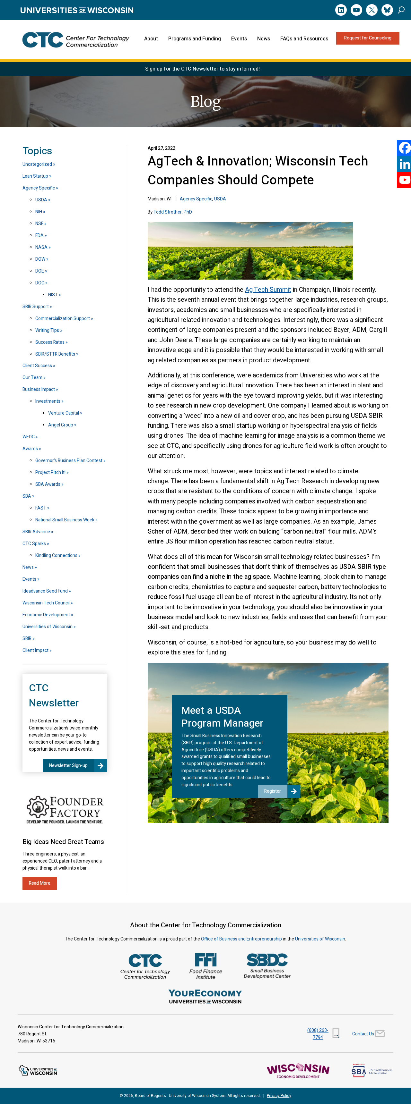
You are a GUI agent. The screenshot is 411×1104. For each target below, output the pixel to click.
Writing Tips (47, 330)
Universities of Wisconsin (47, 626)
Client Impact (35, 650)
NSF (39, 223)
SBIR (26, 638)
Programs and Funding (194, 39)
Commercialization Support (62, 318)
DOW (40, 259)
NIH (38, 211)
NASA (41, 247)
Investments (47, 401)
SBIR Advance (36, 531)
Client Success (37, 365)
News (263, 39)
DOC (39, 283)
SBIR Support (35, 306)
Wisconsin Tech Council (46, 603)
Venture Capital (63, 413)
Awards (30, 448)
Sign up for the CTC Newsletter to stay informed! (202, 69)
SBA (26, 496)
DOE (39, 271)
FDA (39, 235)
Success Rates (50, 342)
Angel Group (60, 425)
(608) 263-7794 (317, 1034)
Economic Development (46, 614)
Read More (39, 883)
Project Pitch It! (50, 472)
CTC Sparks (34, 543)
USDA (220, 199)
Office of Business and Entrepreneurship (241, 939)
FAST (40, 508)
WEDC (28, 437)
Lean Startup (35, 176)
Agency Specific (196, 199)
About (151, 39)
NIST (53, 294)
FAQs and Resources (304, 39)
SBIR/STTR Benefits (55, 354)
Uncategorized (37, 164)
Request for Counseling (367, 38)
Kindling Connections (56, 555)
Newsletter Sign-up (68, 765)
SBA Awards (47, 484)
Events (239, 39)
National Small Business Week (64, 520)
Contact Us (363, 1034)
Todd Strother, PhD (172, 212)
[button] (401, 9)
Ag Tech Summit (268, 289)
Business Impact (38, 389)
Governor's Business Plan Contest (68, 460)
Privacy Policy (279, 1096)
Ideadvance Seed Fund (45, 591)
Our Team (32, 377)
